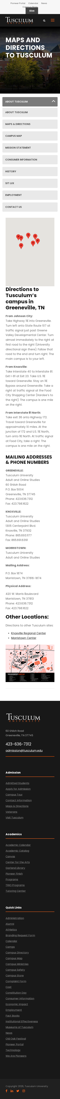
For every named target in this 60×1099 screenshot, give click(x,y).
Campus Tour (14, 794)
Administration (15, 918)
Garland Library (15, 868)
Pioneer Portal (18, 3)
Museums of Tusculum (19, 1027)
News (44, 3)
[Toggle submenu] (53, 102)
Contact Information (19, 800)
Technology (13, 1050)
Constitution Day (16, 993)
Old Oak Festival (16, 1039)
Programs (12, 879)
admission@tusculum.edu (24, 750)
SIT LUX (9, 183)
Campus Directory (17, 952)
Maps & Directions (17, 806)
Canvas (10, 856)
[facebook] (6, 1091)
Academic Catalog (17, 851)
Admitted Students (17, 783)
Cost (9, 987)
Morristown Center (23, 638)
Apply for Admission (18, 789)
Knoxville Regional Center (28, 633)
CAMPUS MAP (13, 136)
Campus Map (14, 958)
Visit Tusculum (14, 817)
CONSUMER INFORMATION (21, 159)
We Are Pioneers (16, 1056)
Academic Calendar (18, 845)
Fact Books (13, 1016)
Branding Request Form (20, 935)
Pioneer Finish (14, 874)
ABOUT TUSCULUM (16, 101)
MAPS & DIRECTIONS (17, 124)
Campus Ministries (17, 964)
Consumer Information (20, 998)
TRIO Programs (15, 885)
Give (31, 10)
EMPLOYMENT (13, 195)
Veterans (11, 812)
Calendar (33, 3)
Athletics (11, 929)
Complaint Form (16, 981)
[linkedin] (12, 1091)
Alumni (10, 924)
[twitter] (17, 1091)
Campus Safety (15, 970)
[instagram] (23, 1091)
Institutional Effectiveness (22, 1021)
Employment (14, 1010)
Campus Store (30, 6)
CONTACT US (13, 207)
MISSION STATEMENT (18, 147)
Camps (10, 947)
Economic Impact (17, 1004)
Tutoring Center (16, 891)
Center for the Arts (18, 862)
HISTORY (10, 171)
